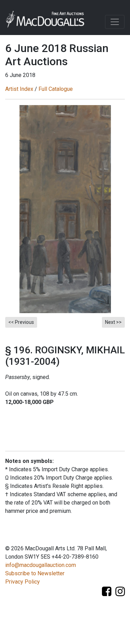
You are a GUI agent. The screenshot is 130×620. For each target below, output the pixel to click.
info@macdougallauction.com (40, 565)
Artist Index (19, 89)
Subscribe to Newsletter (34, 573)
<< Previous (21, 322)
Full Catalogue (55, 89)
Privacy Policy (22, 581)
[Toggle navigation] (114, 22)
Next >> (113, 322)
